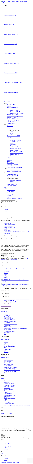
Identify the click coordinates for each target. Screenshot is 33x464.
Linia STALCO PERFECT (17, 111)
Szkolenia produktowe (16, 151)
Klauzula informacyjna (9, 390)
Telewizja (9, 160)
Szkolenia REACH (12, 184)
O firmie (9, 106)
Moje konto (7, 396)
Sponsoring (10, 161)
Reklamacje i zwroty (9, 386)
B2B (5, 187)
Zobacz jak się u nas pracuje (11, 324)
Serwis (8, 192)
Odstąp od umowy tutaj (6, 413)
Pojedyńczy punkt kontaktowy (15, 198)
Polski (5, 211)
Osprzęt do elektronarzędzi (10, 367)
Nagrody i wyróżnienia (13, 120)
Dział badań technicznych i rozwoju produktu (15, 328)
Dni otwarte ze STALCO (13, 136)
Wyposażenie (7, 361)
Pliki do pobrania (11, 185)
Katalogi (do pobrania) (9, 398)
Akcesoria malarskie (9, 364)
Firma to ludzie (14, 150)
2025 (11, 133)
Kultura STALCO (11, 117)
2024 (11, 134)
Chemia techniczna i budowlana (12, 370)
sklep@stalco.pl (12, 302)
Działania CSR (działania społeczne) (16, 119)
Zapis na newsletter (9, 403)
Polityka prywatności (9, 385)
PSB (8, 177)
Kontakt (6, 342)
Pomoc (2, 378)
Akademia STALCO (15, 140)
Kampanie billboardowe (13, 165)
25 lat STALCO (11, 104)
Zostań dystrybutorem (9, 346)
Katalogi (9, 128)
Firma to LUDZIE (11, 121)
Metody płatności (8, 389)
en (1, 204)
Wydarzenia (7, 402)
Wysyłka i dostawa (8, 381)
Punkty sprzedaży (8, 345)
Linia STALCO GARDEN (17, 113)
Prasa (8, 157)
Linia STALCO (14, 110)
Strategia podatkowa (9, 383)
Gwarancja (10, 194)
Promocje (6, 392)
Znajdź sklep (10, 191)
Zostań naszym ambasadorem (14, 167)
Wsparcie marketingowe (13, 182)
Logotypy (9, 137)
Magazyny (13, 144)
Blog (8, 127)
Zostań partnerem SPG (13, 175)
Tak (2, 436)
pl (2, 204)
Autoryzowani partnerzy (16, 153)
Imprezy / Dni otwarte (15, 148)
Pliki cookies (7, 388)
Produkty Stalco (5, 357)
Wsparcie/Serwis (5, 339)
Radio (8, 158)
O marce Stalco (4, 311)
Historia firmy (7, 317)
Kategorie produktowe (12, 107)
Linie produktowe (8, 318)
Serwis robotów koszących (14, 171)
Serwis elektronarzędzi (13, 170)
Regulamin (6, 382)
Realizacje (12, 181)
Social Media (10, 163)
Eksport (9, 195)
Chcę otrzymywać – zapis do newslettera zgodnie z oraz (14, 258)
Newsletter (6, 444)
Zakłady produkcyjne (12, 114)
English (6, 209)
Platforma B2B (7, 446)
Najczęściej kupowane (9, 395)
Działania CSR (7, 327)
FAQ (8, 197)
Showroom (13, 155)
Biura (11, 143)
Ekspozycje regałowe (15, 146)
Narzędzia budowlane (9, 363)
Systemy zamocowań (9, 368)
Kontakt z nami (11, 190)
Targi (11, 147)
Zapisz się (3, 255)
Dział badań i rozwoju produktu (15, 116)
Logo (5, 399)
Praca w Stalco (11, 123)
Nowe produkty (8, 393)
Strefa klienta (7, 349)
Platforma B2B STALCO (13, 174)
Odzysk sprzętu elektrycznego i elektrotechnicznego (17, 405)
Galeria (6, 400)
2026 (11, 131)
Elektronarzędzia (8, 365)
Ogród (5, 372)
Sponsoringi (7, 322)
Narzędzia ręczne (8, 360)
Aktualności (10, 126)
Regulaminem (13, 259)
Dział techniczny (14, 154)
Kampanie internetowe (13, 164)
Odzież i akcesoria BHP (10, 371)
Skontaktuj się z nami (6, 306)
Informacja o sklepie (6, 282)
